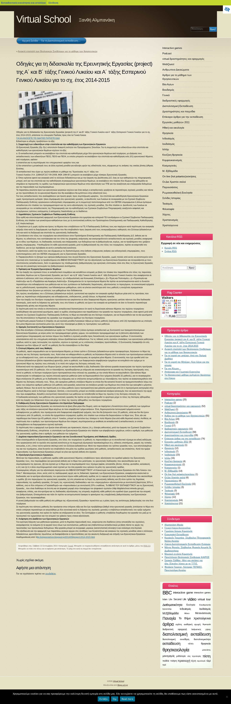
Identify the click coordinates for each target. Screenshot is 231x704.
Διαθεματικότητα (172, 605)
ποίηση (173, 661)
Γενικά (70, 546)
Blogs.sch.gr (123, 685)
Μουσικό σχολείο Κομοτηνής (178, 554)
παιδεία (166, 661)
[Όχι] (226, 696)
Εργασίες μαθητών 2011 (176, 122)
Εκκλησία (190, 605)
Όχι (115, 699)
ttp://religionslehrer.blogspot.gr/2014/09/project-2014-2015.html (66, 537)
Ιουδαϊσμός (168, 143)
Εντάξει (103, 699)
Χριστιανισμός (170, 219)
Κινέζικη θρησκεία (172, 154)
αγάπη (179, 624)
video (192, 599)
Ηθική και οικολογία (173, 127)
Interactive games (172, 48)
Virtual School (43, 19)
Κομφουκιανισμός (172, 160)
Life (170, 599)
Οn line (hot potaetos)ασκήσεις (179, 176)
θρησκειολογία (176, 649)
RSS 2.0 (147, 546)
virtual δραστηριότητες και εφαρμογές (183, 58)
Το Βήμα (185, 618)
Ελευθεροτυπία (205, 605)
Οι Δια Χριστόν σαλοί (174, 181)
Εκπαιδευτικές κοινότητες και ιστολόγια (23, 2)
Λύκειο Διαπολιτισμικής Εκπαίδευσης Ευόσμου (187, 544)
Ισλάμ (165, 149)
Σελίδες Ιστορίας (171, 198)
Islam (165, 599)
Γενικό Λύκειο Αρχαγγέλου (178, 528)
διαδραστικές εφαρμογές (176, 100)
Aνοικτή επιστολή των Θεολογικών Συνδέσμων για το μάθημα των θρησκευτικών (57, 51)
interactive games (202, 592)
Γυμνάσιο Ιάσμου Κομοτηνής (178, 531)
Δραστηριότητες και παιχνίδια (178, 111)
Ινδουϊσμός (168, 138)
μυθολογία (181, 656)
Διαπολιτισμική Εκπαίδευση (177, 106)
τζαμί (208, 661)
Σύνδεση (53, 2)
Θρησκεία (167, 133)
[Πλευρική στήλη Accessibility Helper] (227, 9)
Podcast (166, 53)
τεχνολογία (201, 661)
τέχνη (193, 661)
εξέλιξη (190, 644)
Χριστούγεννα (170, 225)
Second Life (180, 599)
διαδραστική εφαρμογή (175, 629)
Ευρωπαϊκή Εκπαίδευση (177, 534)
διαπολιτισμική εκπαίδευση (187, 634)
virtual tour (204, 599)
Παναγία (169, 618)
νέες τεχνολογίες (194, 656)
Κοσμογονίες (169, 165)
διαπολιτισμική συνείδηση (176, 639)
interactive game (183, 592)
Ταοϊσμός (167, 203)
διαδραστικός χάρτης (201, 629)
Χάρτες (166, 214)
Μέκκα (186, 613)
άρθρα (168, 624)
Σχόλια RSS (171, 251)
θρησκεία (206, 643)
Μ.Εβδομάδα (171, 613)
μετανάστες (206, 650)
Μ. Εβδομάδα (170, 171)
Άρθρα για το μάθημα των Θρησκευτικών (177, 77)
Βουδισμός (168, 89)
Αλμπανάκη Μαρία (174, 524)
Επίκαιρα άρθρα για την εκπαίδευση (182, 116)
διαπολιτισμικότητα (202, 639)
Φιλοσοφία (168, 209)
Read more (127, 699)
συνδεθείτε (50, 573)
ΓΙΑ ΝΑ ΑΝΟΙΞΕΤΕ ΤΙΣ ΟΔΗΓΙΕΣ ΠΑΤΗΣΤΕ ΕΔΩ (38, 138)
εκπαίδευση (171, 643)
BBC (167, 592)
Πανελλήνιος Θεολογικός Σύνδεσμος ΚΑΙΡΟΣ (187, 557)
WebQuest (168, 64)
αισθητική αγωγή (192, 624)
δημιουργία (207, 624)
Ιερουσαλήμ (167, 609)
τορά (164, 665)
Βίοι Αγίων (168, 84)
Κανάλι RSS (171, 248)
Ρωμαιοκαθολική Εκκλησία (177, 192)
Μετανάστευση (203, 613)
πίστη (207, 656)
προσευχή (184, 660)
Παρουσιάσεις (170, 187)
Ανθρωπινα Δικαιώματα (175, 69)
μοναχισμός (169, 655)
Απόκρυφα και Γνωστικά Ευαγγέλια (182, 372)
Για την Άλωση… (173, 368)
